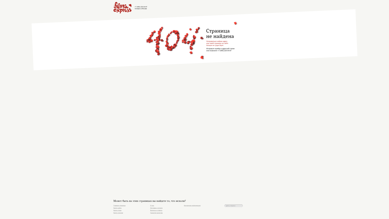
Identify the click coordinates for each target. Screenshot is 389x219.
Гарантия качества (156, 213)
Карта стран (117, 210)
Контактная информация (192, 205)
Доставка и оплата (156, 208)
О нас (152, 205)
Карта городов (118, 213)
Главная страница (119, 205)
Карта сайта (117, 208)
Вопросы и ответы (156, 210)
